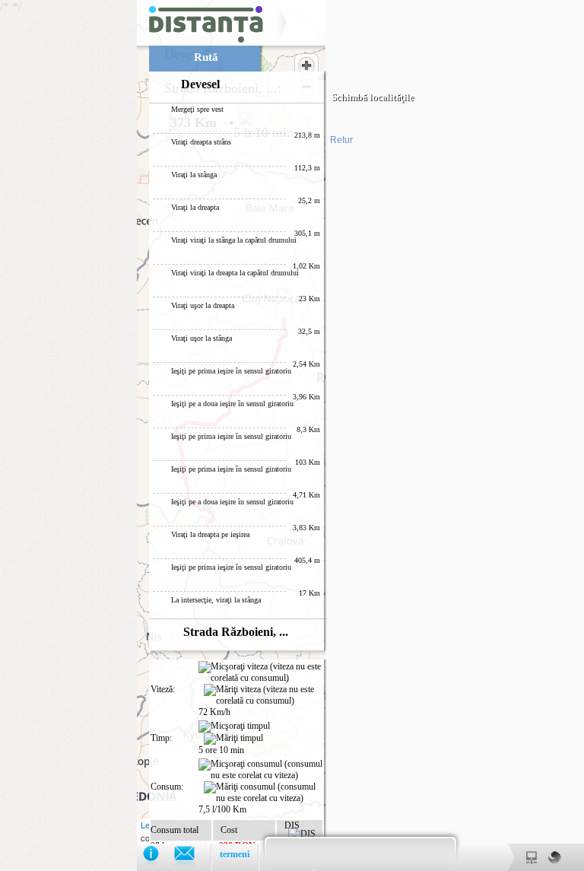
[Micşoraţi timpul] (234, 726)
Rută (206, 57)
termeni (234, 854)
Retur (341, 140)
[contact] (192, 857)
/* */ (207, 435)
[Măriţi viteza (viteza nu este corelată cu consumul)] (263, 695)
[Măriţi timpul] (233, 739)
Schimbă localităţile (373, 97)
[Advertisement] (68, 228)
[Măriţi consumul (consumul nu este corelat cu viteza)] (263, 792)
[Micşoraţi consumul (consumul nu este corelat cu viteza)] (260, 769)
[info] (158, 857)
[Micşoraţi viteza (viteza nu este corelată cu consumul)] (260, 672)
